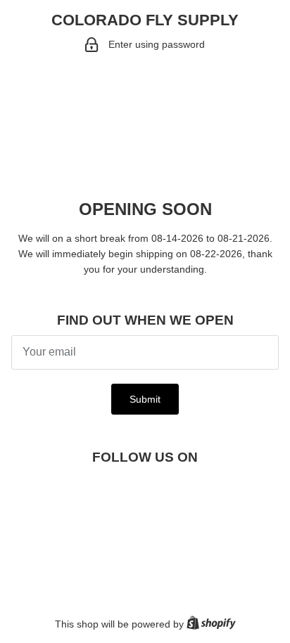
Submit (145, 399)
